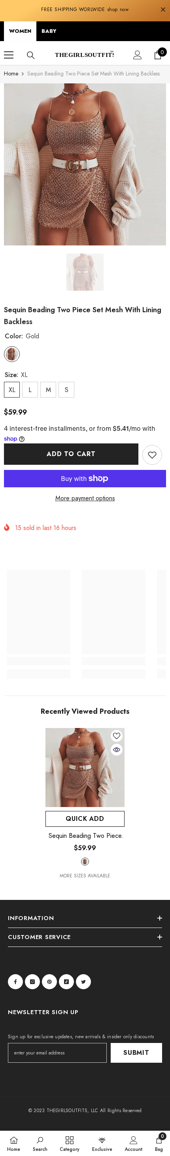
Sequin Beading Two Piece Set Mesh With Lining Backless (85, 836)
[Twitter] (83, 981)
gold (85, 862)
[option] (85, 164)
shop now (118, 9)
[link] (38, 661)
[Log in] (137, 55)
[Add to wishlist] (152, 455)
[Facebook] (15, 981)
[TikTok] (66, 981)
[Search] (31, 55)
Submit (136, 1052)
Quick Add (85, 818)
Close (163, 10)
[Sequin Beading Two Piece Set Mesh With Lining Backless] (85, 767)
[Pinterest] (49, 981)
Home (11, 73)
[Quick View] (117, 750)
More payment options (85, 498)
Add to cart (71, 453)
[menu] (8, 55)
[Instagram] (32, 981)
